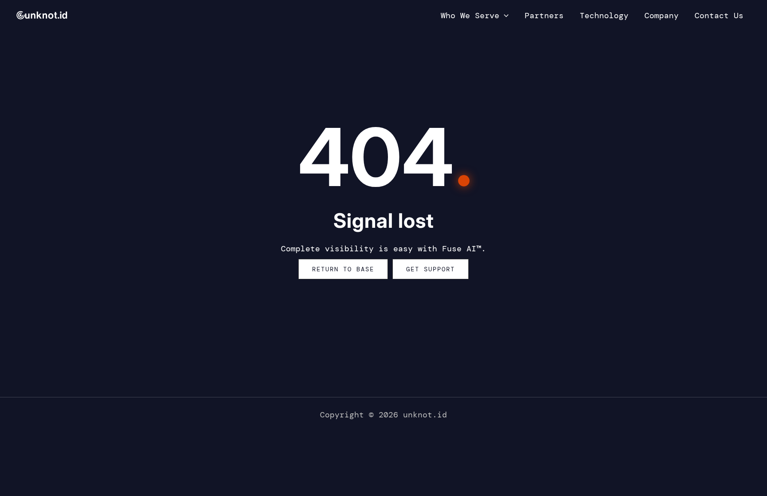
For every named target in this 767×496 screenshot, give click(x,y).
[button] (504, 15)
